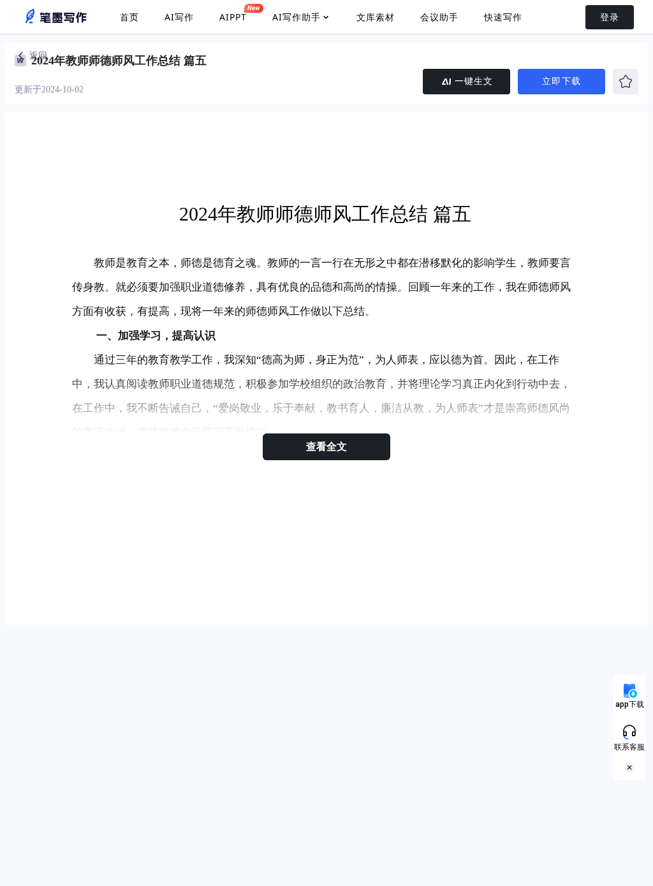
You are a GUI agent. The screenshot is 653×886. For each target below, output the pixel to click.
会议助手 (439, 17)
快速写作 (503, 17)
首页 (129, 17)
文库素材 (375, 17)
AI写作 (179, 17)
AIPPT (233, 17)
